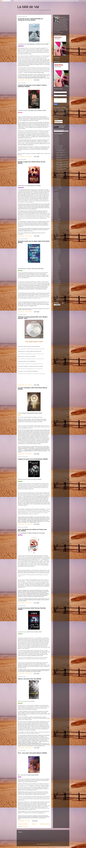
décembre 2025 (56, 203)
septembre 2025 (56, 207)
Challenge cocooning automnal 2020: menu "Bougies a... (62, 160)
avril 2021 (55, 275)
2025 (56, 136)
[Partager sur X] (36, 80)
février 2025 (56, 216)
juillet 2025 (55, 209)
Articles (56, 120)
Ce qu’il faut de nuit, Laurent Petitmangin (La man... (60, 150)
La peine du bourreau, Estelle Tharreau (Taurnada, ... (61, 169)
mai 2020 (57, 182)
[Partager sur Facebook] (37, 80)
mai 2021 (55, 274)
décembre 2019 (56, 296)
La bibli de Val (28, 7)
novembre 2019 (56, 297)
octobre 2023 (56, 236)
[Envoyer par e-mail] (34, 80)
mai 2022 (55, 258)
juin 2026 (55, 195)
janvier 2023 (56, 248)
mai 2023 (55, 243)
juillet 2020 (58, 179)
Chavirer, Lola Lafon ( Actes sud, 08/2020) (29, 678)
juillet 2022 (55, 256)
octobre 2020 (58, 148)
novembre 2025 (56, 204)
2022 (56, 141)
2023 (56, 139)
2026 (56, 135)
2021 (56, 142)
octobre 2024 (56, 221)
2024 (56, 138)
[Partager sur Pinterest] (38, 80)
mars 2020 (58, 185)
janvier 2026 (56, 201)
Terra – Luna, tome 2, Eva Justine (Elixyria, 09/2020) (32, 753)
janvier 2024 (56, 232)
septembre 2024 (56, 222)
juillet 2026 (55, 194)
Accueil (34, 824)
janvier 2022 (56, 263)
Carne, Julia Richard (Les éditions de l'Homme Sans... (62, 167)
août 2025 (55, 208)
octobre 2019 (56, 298)
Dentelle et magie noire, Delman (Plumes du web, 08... (61, 155)
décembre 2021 (56, 265)
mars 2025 (55, 214)
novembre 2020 (56, 281)
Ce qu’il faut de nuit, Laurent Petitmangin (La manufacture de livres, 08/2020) (30, 19)
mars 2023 (55, 245)
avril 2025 (55, 213)
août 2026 (55, 192)
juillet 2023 (55, 240)
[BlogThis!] (35, 80)
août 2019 (55, 301)
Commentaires (57, 122)
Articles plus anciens (45, 824)
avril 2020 (57, 183)
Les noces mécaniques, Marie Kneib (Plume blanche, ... (62, 162)
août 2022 (55, 254)
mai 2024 (55, 227)
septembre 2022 (56, 253)
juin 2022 (55, 257)
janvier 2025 (56, 217)
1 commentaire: (27, 820)
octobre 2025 (56, 205)
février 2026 (56, 200)
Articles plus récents (22, 824)
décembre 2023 (56, 234)
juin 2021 (55, 272)
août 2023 (55, 239)
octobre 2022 (56, 252)
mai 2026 (55, 196)
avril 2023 (55, 244)
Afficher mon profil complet (58, 32)
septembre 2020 (59, 176)
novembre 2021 (56, 266)
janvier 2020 (58, 188)
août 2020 (58, 177)
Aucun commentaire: (28, 79)
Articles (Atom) (25, 826)
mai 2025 (55, 212)
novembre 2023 (56, 235)
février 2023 (56, 247)
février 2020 (58, 186)
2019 (56, 190)
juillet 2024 (55, 225)
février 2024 (56, 231)
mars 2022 (55, 261)
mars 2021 (55, 276)
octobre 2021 (56, 267)
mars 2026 (55, 199)
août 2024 (55, 223)
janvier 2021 (56, 279)
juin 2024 (55, 226)
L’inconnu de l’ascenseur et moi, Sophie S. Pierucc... (61, 153)
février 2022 (56, 262)
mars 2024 (55, 230)
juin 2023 (55, 241)
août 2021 (55, 270)
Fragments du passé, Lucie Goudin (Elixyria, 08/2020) (33, 459)
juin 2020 (57, 180)
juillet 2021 (55, 271)
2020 (56, 144)
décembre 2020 (58, 145)
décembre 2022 (56, 249)
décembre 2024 (56, 218)
